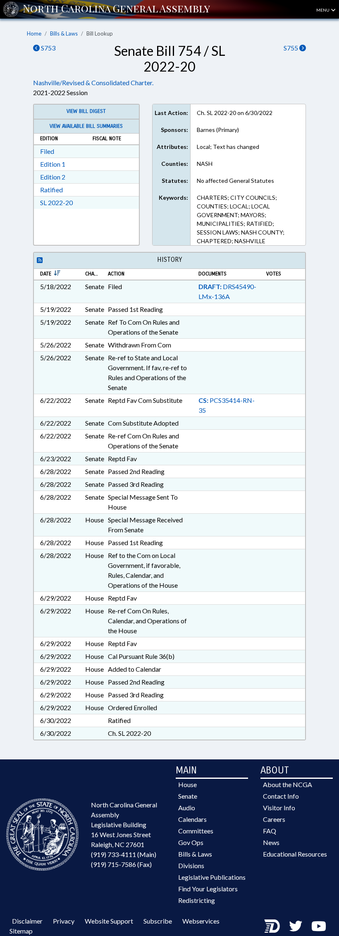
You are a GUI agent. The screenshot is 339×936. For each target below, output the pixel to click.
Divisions (191, 865)
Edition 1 (52, 164)
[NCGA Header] (116, 9)
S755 (291, 48)
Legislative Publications (212, 877)
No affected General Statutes (235, 180)
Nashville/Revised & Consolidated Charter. (93, 82)
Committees (195, 831)
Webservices (201, 921)
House (187, 784)
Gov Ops (190, 842)
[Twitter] (296, 926)
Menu (323, 9)
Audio (186, 808)
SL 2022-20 (56, 202)
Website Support (109, 921)
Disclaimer (27, 921)
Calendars (192, 819)
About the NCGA (287, 784)
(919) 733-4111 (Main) (123, 854)
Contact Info (281, 796)
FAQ (269, 831)
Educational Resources (295, 854)
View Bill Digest (86, 111)
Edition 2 (52, 177)
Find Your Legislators (208, 889)
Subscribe (157, 921)
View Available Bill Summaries (86, 126)
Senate (187, 796)
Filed (47, 151)
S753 (47, 48)
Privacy (63, 921)
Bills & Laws (64, 33)
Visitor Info (279, 808)
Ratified (51, 190)
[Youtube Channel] (318, 926)
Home (34, 33)
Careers (274, 819)
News (271, 842)
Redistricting (196, 900)
